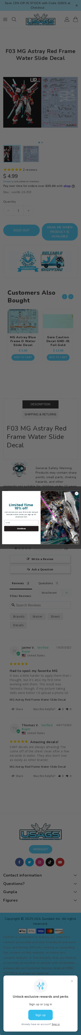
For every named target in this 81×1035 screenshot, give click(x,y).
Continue (21, 528)
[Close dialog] (76, 493)
